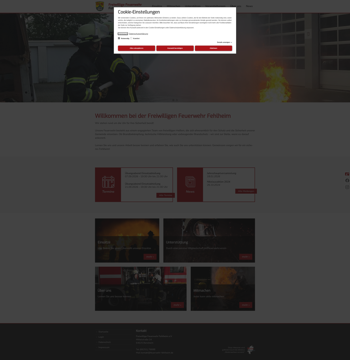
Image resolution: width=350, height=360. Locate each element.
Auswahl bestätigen (175, 48)
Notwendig (125, 38)
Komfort (136, 38)
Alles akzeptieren (136, 48)
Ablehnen (213, 48)
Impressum (123, 34)
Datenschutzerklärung (138, 34)
